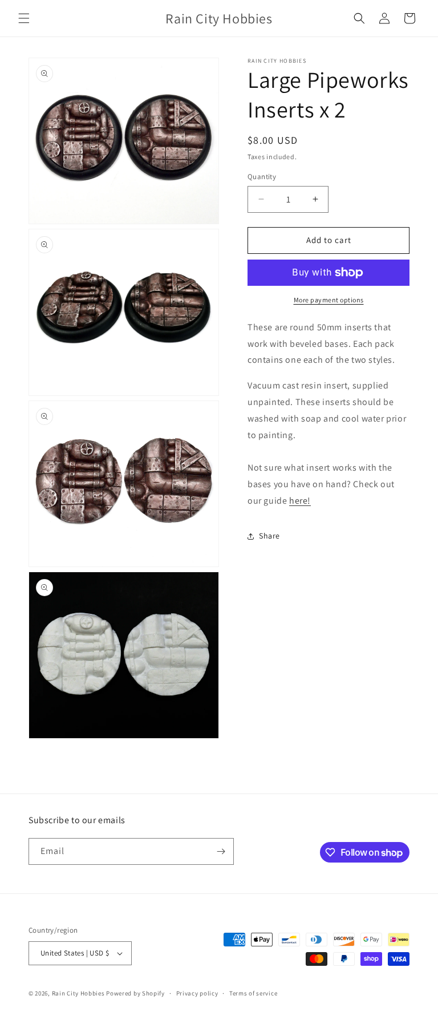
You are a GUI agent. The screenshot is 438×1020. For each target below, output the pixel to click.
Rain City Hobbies (78, 993)
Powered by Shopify (135, 993)
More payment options (329, 300)
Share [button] (269, 536)
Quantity (262, 176)
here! (300, 501)
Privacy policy (197, 993)
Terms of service (253, 993)
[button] (23, 18)
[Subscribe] (220, 851)
